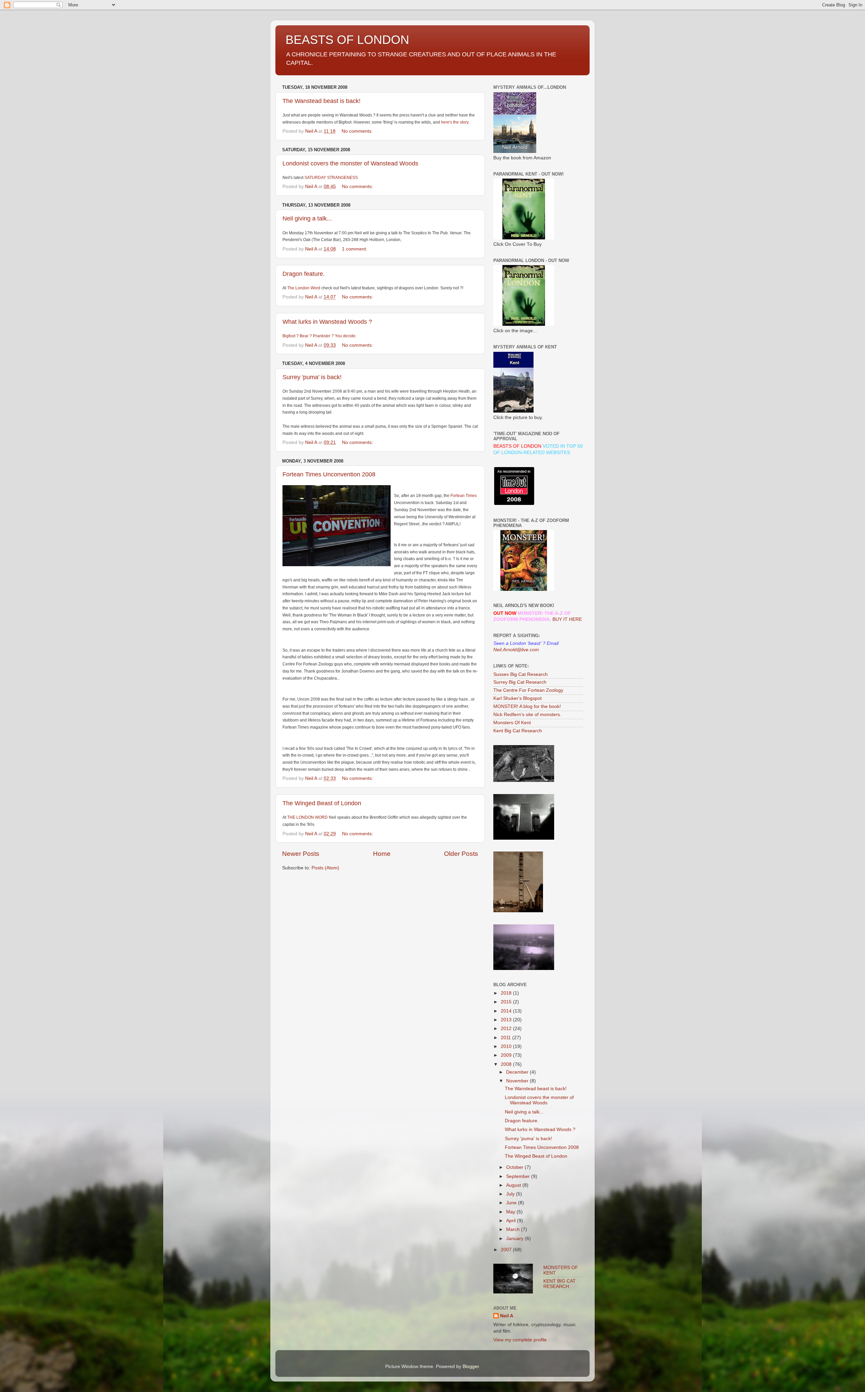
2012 (507, 1028)
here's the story (454, 122)
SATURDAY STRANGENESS (331, 178)
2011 (506, 1037)
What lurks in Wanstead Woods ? (327, 321)
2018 (507, 993)
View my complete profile (520, 1339)
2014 (507, 1011)
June (512, 1202)
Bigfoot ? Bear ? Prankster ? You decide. (319, 336)
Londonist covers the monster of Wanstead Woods (350, 163)
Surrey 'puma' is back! (312, 377)
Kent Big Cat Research (517, 730)
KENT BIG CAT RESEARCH (559, 1284)
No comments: (358, 131)
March (513, 1229)
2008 (507, 1064)
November (518, 1080)
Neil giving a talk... (307, 218)
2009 (507, 1055)
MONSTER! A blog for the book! (527, 706)
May (511, 1211)
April (511, 1220)
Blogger (471, 1366)
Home (382, 853)
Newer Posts (300, 853)
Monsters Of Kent (512, 722)
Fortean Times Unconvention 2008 (328, 474)
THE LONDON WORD (307, 817)
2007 (507, 1249)
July (511, 1194)
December (518, 1072)
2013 (507, 1019)
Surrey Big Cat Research (519, 682)
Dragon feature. (303, 273)
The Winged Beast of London (321, 803)
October (515, 1167)
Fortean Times (463, 496)
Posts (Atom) (325, 867)
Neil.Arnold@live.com (516, 649)
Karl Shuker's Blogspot (517, 698)
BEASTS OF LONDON (347, 40)
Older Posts (461, 853)
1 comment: (355, 249)
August (514, 1185)
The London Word (303, 288)
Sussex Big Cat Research (520, 674)
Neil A (506, 1315)
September (518, 1176)
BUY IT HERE (567, 619)
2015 (507, 1001)
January (515, 1238)
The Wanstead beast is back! (321, 101)
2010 (507, 1046)
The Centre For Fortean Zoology (528, 690)
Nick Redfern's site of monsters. (527, 714)
